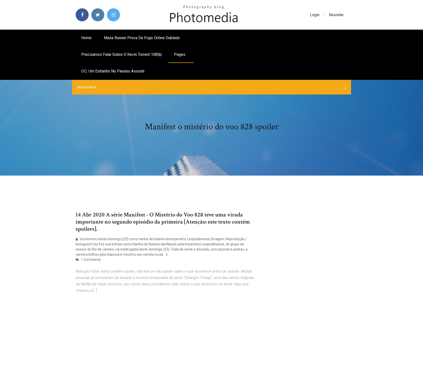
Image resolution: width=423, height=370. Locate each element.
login (314, 14)
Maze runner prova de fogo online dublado (142, 38)
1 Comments (90, 260)
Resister (336, 14)
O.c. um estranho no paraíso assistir (113, 71)
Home (86, 38)
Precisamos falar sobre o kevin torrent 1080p (121, 54)
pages (180, 54)
